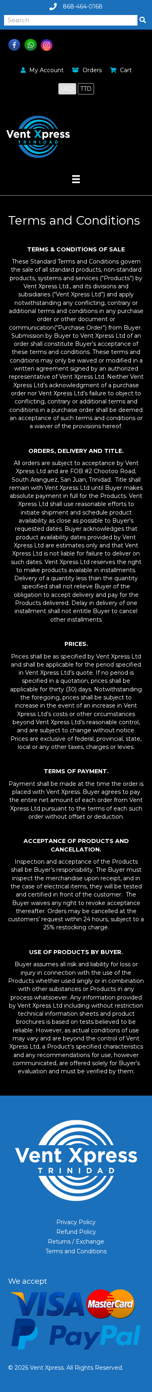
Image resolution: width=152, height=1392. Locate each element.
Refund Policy (76, 1231)
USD (67, 88)
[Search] (142, 20)
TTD (86, 88)
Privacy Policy (76, 1222)
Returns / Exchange (76, 1241)
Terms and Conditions (76, 1251)
